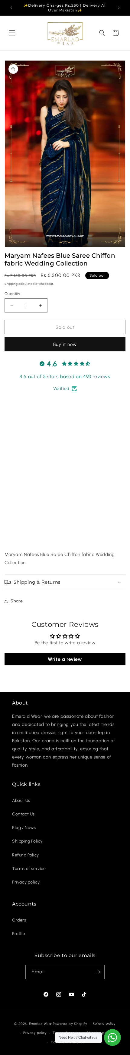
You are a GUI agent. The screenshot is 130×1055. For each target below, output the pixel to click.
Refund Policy (25, 855)
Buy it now (65, 344)
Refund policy (104, 1023)
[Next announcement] (118, 7)
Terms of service (29, 868)
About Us (21, 800)
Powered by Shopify (70, 1024)
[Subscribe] (97, 972)
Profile (18, 933)
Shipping (11, 284)
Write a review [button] (65, 659)
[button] (12, 32)
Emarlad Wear (40, 1024)
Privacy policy (26, 882)
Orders (19, 920)
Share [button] (17, 601)
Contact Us (23, 814)
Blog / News (24, 827)
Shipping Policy (27, 841)
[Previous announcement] (11, 7)
